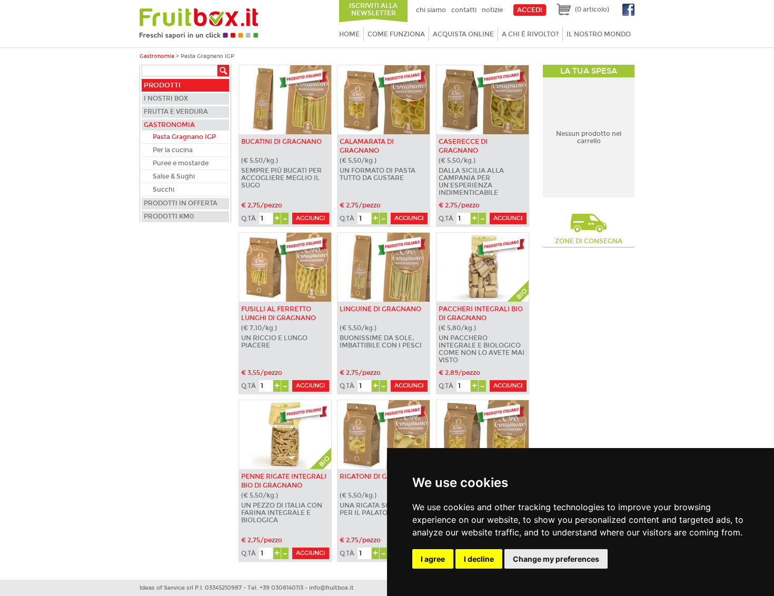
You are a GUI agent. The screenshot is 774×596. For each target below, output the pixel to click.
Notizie (492, 10)
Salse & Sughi (174, 176)
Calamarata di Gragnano (367, 146)
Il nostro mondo (599, 34)
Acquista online (463, 34)
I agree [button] (433, 558)
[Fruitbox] (199, 37)
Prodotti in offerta (180, 203)
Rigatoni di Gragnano (380, 476)
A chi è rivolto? (530, 34)
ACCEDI (529, 10)
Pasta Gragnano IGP (184, 137)
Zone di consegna (588, 241)
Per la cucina (173, 150)
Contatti (464, 10)
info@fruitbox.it (331, 587)
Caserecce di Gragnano (463, 146)
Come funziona (396, 34)
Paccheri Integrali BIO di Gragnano (481, 313)
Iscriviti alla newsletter (373, 9)
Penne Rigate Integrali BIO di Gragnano (283, 481)
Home (349, 34)
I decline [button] (479, 558)
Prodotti (162, 85)
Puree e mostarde (181, 163)
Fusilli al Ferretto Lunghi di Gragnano (278, 313)
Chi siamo (431, 10)
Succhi (163, 189)
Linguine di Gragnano (380, 309)
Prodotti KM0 (169, 216)
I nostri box (166, 98)
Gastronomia (157, 56)
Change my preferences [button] (556, 558)
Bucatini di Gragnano (281, 141)
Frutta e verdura (176, 111)
